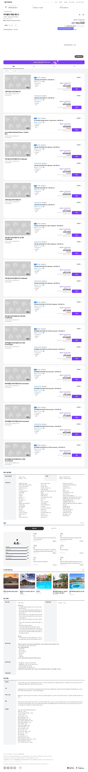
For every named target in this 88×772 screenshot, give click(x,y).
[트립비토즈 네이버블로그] (14, 768)
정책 (74, 66)
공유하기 (83, 14)
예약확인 (60, 2)
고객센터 (65, 2)
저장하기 (79, 14)
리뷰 (54, 66)
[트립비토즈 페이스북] (8, 768)
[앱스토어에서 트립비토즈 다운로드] (70, 768)
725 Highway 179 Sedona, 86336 (12, 20)
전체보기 (82, 522)
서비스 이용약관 (14, 754)
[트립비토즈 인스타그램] (4, 768)
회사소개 (4, 754)
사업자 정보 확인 (17, 759)
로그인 (56, 2)
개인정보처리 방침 (21, 754)
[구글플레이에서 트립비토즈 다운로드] (80, 768)
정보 (34, 66)
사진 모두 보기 (79, 56)
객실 (14, 66)
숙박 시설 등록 (71, 2)
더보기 (36, 86)
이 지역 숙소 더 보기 (8, 11)
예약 (77, 89)
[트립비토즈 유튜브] (11, 768)
